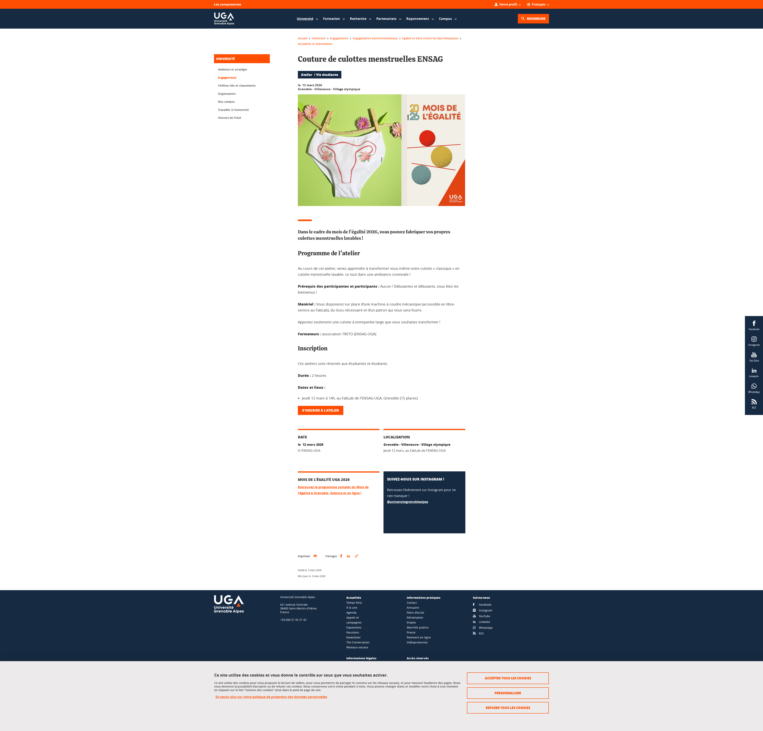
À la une (351, 607)
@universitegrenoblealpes (407, 502)
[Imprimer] (315, 556)
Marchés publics (418, 627)
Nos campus (226, 101)
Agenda (351, 612)
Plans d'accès (415, 612)
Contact (412, 602)
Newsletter (353, 637)
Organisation (227, 94)
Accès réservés (418, 658)
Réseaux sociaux (357, 647)
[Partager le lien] (356, 556)
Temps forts (354, 602)
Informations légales (361, 658)
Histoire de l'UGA (229, 118)
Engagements (227, 77)
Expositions (353, 627)
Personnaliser (508, 693)
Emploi (411, 622)
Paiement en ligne (419, 637)
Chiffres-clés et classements (237, 85)
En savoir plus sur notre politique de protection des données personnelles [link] (271, 697)
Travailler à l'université (233, 110)
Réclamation (415, 617)
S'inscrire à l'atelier (320, 410)
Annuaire (413, 607)
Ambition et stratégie (232, 69)
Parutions (352, 632)
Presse (411, 632)
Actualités (353, 597)
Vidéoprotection (417, 642)
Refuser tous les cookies (508, 707)
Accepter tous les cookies (508, 678)
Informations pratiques (423, 597)
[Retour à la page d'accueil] (224, 18)
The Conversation (358, 642)
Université (225, 58)
